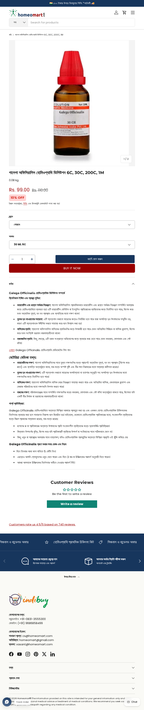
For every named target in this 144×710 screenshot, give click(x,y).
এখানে (12, 350)
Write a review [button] (72, 504)
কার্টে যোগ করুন (95, 259)
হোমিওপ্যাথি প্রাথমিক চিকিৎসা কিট (70, 542)
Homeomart (23, 698)
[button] (124, 12)
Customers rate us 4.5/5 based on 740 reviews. (42, 524)
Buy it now (72, 268)
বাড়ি (10, 35)
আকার (11, 236)
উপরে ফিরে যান (70, 577)
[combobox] (72, 22)
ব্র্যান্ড (11, 216)
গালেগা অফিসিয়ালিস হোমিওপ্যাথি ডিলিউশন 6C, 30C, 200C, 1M (39, 35)
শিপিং (25, 203)
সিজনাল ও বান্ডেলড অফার (119, 542)
